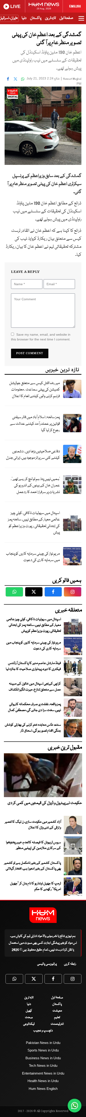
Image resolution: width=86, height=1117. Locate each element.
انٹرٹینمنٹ (57, 1024)
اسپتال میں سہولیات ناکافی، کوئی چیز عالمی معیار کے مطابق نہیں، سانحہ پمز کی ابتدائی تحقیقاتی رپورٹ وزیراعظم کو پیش (34, 523)
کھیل (29, 1010)
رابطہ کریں (70, 964)
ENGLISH (75, 6)
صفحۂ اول (66, 18)
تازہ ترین (50, 18)
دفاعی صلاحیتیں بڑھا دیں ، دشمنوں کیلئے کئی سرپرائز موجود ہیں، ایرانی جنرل (33, 455)
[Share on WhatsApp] (22, 79)
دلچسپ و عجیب (43, 1030)
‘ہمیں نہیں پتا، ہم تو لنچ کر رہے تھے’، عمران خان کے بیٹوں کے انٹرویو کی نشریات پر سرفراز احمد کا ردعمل (35, 485)
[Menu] (81, 20)
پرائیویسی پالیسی (47, 964)
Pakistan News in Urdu (43, 1043)
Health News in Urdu (43, 1081)
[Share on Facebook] (8, 79)
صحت (29, 1017)
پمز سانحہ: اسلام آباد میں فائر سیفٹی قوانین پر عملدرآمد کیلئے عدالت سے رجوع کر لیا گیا (35, 423)
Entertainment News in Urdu (43, 1073)
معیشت (57, 1010)
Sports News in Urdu (43, 1050)
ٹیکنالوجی (29, 1024)
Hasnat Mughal (72, 79)
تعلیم (57, 1017)
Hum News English (43, 1089)
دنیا (24, 18)
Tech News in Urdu (43, 1065)
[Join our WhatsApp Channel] (74, 1105)
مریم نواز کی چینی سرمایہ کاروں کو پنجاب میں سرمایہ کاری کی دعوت (33, 557)
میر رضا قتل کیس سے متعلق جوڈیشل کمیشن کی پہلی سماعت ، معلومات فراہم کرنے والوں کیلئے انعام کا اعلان (34, 389)
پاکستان (35, 18)
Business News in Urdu (43, 1058)
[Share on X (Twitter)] (15, 79)
